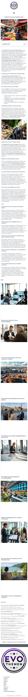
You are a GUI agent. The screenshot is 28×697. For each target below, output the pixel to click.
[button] (14, 13)
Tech (5, 685)
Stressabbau (18, 632)
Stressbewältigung (9, 634)
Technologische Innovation (6, 635)
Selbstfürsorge (6, 630)
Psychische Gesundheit (19, 627)
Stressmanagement (20, 634)
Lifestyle (6, 681)
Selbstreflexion (15, 630)
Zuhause (6, 678)
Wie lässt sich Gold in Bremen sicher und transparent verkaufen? (11, 358)
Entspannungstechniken (11, 614)
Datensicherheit (4, 608)
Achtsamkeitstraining (6, 607)
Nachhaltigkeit (10, 625)
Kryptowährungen (20, 619)
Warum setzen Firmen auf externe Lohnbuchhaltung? (9, 321)
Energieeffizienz (7, 611)
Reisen (4, 642)
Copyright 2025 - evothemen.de (14, 695)
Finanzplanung (14, 616)
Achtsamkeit (4, 605)
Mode (5, 682)
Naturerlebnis (19, 625)
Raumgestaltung (5, 628)
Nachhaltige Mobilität (12, 623)
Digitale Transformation (18, 608)
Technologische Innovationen (18, 635)
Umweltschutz (5, 637)
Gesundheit (13, 618)
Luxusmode (18, 621)
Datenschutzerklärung (9, 691)
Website (5, 690)
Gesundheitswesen (12, 619)
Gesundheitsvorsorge (4, 619)
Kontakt (6, 688)
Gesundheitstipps (20, 618)
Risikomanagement (15, 628)
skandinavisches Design (8, 632)
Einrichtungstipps (14, 609)
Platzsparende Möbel (10, 627)
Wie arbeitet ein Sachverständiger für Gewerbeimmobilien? (10, 477)
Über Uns (6, 687)
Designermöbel (10, 608)
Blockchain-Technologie (16, 607)
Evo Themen (7, 677)
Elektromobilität (21, 609)
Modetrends (4, 623)
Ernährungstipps (7, 616)
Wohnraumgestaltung (8, 639)
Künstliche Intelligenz (8, 621)
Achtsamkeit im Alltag (16, 605)
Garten (5, 679)
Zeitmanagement (20, 639)
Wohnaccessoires (13, 637)
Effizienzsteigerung (6, 609)
